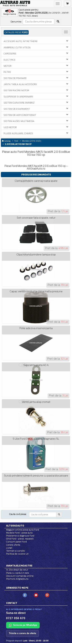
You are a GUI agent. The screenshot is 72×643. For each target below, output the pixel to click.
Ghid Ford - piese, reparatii (20, 538)
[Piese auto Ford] (15, 3)
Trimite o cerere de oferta (22, 633)
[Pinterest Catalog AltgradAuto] (47, 595)
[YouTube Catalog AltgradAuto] (36, 595)
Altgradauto (15, 525)
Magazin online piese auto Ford (22, 529)
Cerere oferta (13, 545)
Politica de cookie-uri (17, 553)
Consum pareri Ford (16, 541)
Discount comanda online (20, 576)
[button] (9, 12)
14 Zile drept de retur (17, 569)
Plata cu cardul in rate (17, 573)
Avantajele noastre (19, 565)
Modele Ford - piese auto (19, 532)
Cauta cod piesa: (18, 514)
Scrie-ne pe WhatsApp (25, 625)
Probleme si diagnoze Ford (20, 535)
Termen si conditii (15, 550)
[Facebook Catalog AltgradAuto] (25, 595)
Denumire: (16, 21)
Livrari (9, 548)
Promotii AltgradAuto (17, 579)
